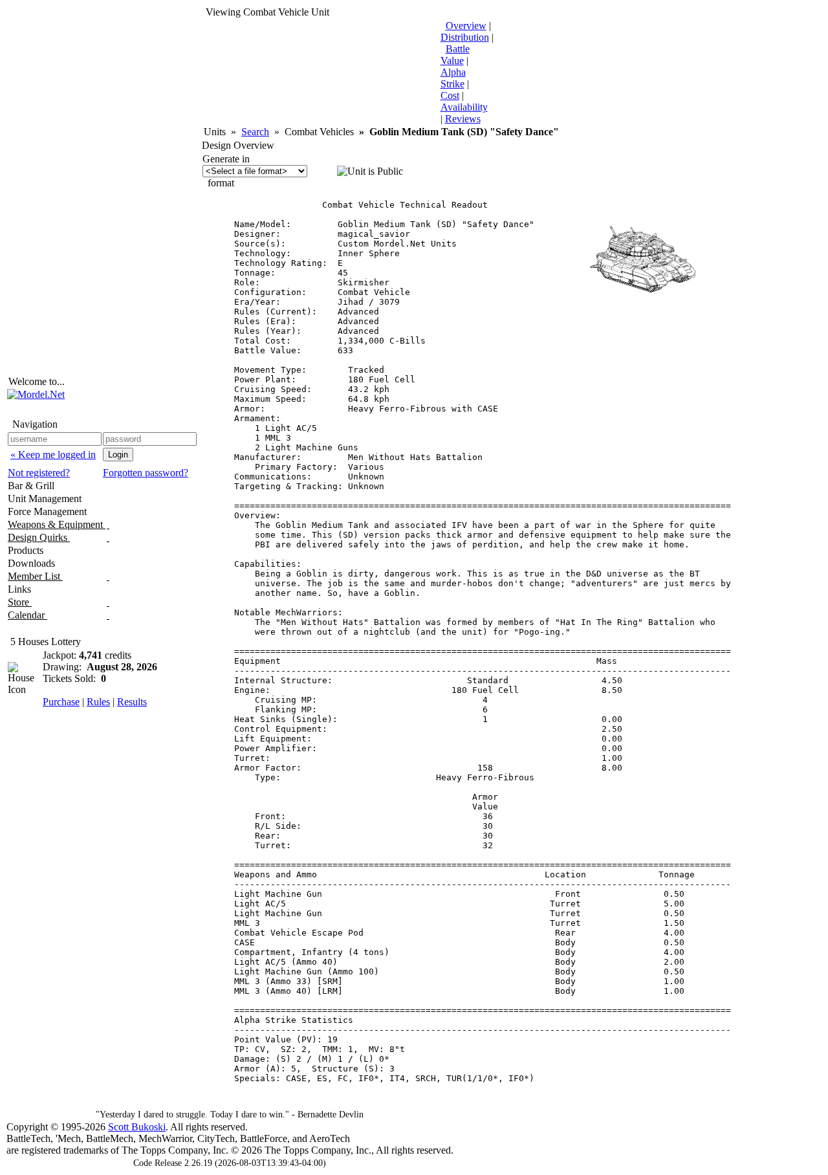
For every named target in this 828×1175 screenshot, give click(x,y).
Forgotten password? (145, 472)
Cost (450, 95)
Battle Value (455, 54)
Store (20, 602)
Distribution (465, 37)
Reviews (463, 118)
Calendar (27, 614)
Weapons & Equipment (56, 524)
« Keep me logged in (53, 454)
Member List (35, 576)
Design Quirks (39, 537)
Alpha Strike (453, 78)
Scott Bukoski (137, 1126)
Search (255, 131)
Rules (98, 701)
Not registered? (39, 472)
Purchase (61, 701)
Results (132, 701)
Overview (466, 25)
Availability (464, 107)
